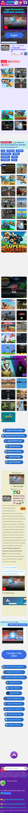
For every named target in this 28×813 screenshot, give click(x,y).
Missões (16, 153)
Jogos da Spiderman (14, 698)
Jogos (4, 61)
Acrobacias (5, 160)
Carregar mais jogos (14, 654)
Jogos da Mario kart (14, 441)
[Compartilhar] (25, 53)
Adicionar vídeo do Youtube (17, 624)
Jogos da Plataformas (14, 672)
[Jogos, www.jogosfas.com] (10, 3)
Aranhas (19, 150)
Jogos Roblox (14, 693)
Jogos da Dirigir (14, 457)
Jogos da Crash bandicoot (14, 667)
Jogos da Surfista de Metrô (14, 677)
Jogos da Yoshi (14, 682)
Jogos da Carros (14, 446)
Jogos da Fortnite (14, 719)
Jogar (14, 35)
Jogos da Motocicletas (14, 430)
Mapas (14, 156)
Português (7, 793)
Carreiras (10, 150)
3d (3, 150)
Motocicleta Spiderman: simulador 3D (14, 807)
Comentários (14, 61)
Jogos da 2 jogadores (14, 709)
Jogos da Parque (15, 462)
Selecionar (5, 156)
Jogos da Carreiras (14, 451)
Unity (14, 160)
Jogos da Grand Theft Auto (14, 435)
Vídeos (5, 65)
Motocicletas (6, 153)
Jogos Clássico (14, 688)
